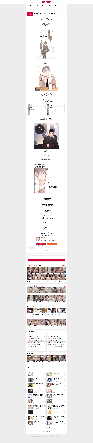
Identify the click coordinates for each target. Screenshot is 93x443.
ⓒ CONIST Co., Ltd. (46, 431)
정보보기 (51, 243)
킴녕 (41, 238)
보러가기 (41, 243)
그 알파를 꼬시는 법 (44, 237)
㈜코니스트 (33, 435)
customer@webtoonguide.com (43, 436)
